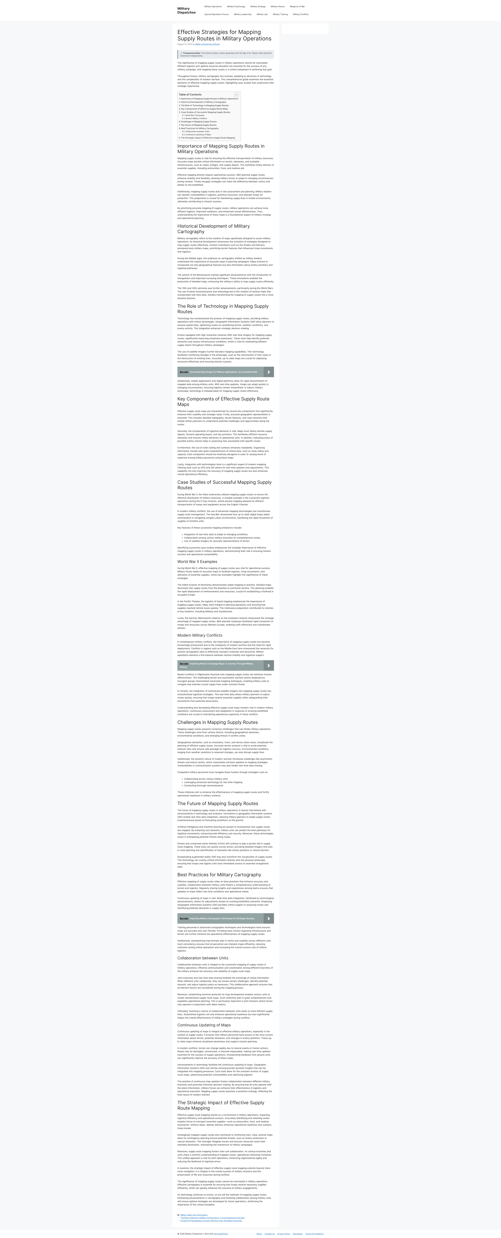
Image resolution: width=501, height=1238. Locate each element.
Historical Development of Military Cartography (203, 102)
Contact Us (270, 1234)
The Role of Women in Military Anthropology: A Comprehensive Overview (212, 1218)
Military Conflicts (301, 14)
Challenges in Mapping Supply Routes (199, 121)
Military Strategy (258, 6)
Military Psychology (236, 6)
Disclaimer (298, 1234)
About (259, 1234)
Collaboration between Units (197, 131)
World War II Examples (194, 115)
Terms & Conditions (314, 1234)
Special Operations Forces (216, 14)
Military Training (280, 14)
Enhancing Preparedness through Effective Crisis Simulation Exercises (211, 1220)
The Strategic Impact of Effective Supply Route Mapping (208, 138)
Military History (278, 6)
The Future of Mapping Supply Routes (198, 125)
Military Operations (213, 6)
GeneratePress (221, 1234)
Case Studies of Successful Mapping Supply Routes (205, 112)
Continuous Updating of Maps (198, 135)
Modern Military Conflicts (196, 118)
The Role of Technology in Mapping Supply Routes (205, 105)
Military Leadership (243, 14)
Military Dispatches (186, 10)
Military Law (262, 14)
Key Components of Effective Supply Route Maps (204, 109)
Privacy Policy (283, 1234)
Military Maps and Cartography (194, 1215)
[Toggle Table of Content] (235, 95)
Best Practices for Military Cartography (200, 128)
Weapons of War (297, 6)
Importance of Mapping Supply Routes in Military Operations (209, 98)
